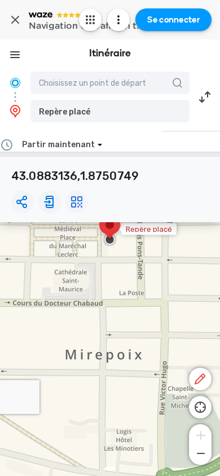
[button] (110, 111)
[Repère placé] (109, 230)
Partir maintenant (58, 144)
